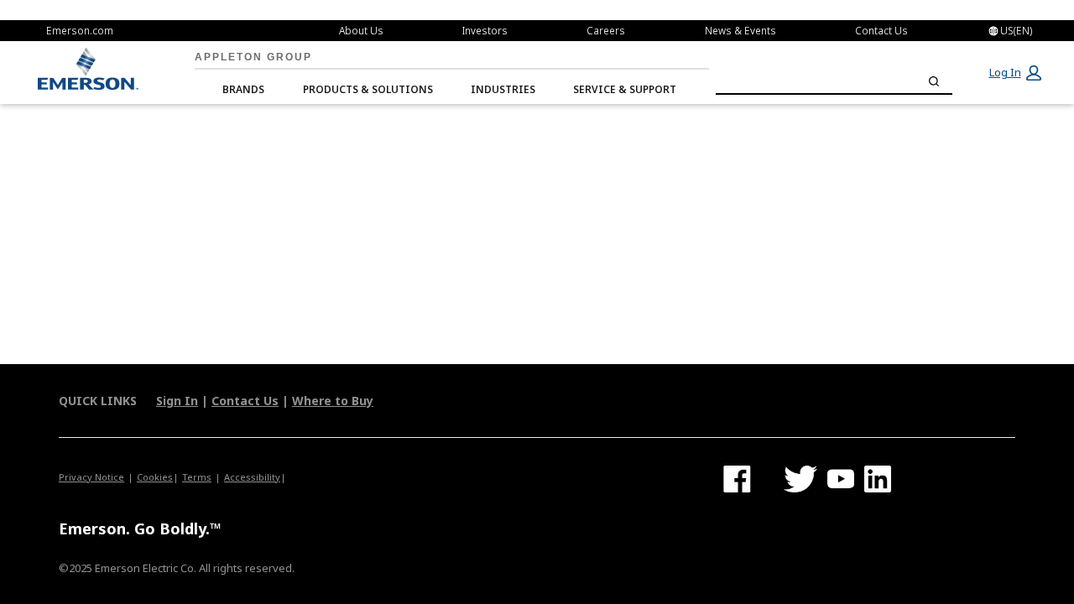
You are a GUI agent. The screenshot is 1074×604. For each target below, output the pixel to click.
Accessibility (252, 477)
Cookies (155, 477)
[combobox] (834, 81)
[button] (1014, 73)
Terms (196, 477)
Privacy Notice (91, 477)
